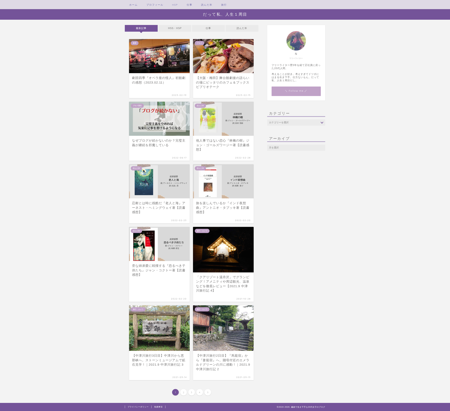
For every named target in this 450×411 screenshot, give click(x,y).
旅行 (224, 4)
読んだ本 (206, 4)
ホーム (133, 4)
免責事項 (158, 407)
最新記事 (141, 28)
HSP (175, 4)
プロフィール (154, 4)
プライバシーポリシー (138, 407)
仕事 (189, 4)
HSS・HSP (175, 28)
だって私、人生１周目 (225, 14)
